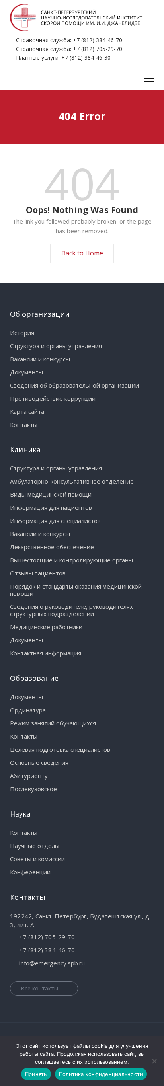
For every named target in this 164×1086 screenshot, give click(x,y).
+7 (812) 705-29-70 (97, 49)
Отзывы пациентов (38, 573)
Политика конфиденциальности (101, 1074)
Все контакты (39, 988)
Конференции (30, 872)
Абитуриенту (29, 776)
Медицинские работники (46, 627)
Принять (36, 1074)
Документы (26, 372)
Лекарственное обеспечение (52, 547)
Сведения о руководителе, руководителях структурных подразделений (71, 610)
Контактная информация (45, 653)
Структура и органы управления (56, 346)
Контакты (23, 425)
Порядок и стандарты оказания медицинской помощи (76, 589)
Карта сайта (27, 411)
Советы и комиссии (37, 859)
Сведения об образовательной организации (74, 385)
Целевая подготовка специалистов (60, 749)
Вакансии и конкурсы (40, 359)
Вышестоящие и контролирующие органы (71, 560)
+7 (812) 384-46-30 (86, 57)
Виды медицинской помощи (51, 494)
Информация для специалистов (55, 520)
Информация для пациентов (51, 507)
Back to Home (82, 253)
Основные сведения (39, 762)
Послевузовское (33, 789)
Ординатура (28, 710)
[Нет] (154, 1061)
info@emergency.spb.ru (52, 963)
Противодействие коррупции (53, 398)
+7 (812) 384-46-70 (97, 40)
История (22, 333)
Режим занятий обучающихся (53, 723)
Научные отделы (34, 846)
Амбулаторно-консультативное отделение (72, 481)
